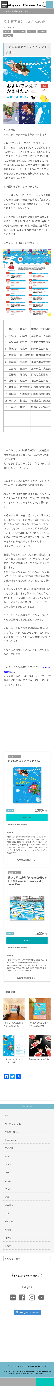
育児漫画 (9, 1147)
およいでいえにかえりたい (24, 761)
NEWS (8, 35)
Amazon (27, 817)
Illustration (19, 31)
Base (27, 940)
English (8, 1172)
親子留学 (9, 1205)
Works (8, 1188)
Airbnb (8, 1229)
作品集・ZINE (11, 1131)
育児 (7, 1213)
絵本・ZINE (14, 756)
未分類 (8, 1246)
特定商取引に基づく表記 (37, 1366)
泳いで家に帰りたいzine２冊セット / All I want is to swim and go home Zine (27, 880)
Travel (42, 31)
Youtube (9, 1221)
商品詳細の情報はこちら (26, 860)
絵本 (7, 31)
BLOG (31, 31)
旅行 (7, 1197)
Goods (8, 1180)
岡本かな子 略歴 (13, 1123)
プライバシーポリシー (16, 1366)
